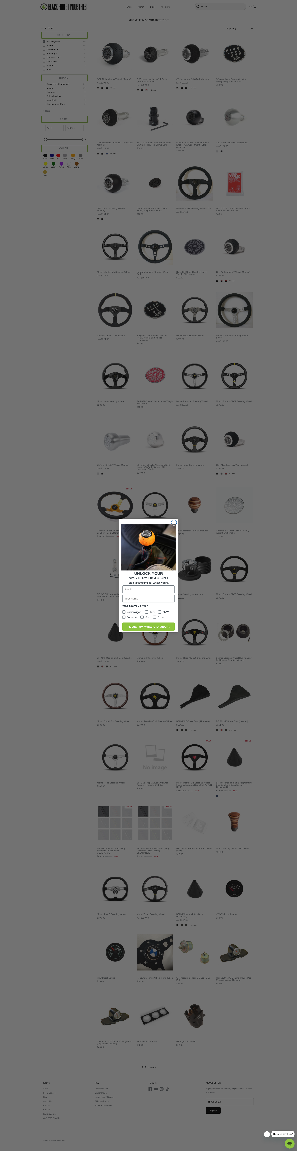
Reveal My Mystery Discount (149, 626)
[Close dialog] (174, 522)
